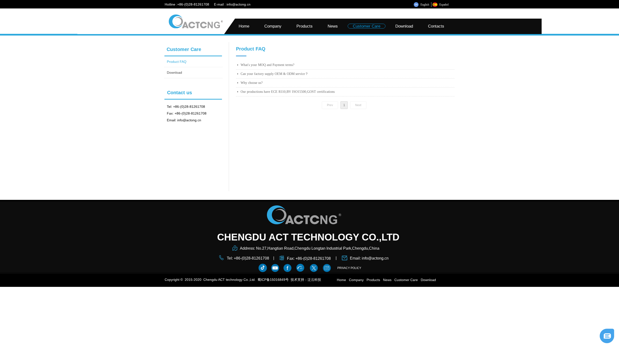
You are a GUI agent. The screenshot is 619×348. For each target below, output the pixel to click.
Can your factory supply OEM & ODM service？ (274, 74)
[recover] (607, 336)
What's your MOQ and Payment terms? (267, 65)
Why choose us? (252, 83)
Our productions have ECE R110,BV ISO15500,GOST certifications (288, 92)
